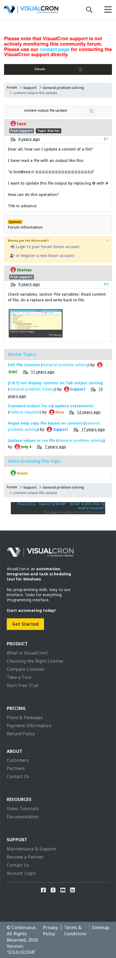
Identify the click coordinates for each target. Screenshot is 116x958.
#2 (106, 283)
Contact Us (18, 776)
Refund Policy (21, 734)
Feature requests (24, 412)
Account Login (21, 873)
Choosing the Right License (35, 661)
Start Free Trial (22, 685)
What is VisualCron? (28, 653)
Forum (40, 69)
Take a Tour (19, 677)
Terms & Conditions (75, 930)
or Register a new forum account (44, 255)
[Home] (31, 11)
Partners (16, 768)
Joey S (26, 446)
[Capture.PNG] (36, 335)
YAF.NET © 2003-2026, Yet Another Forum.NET (87, 506)
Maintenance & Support (31, 849)
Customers (18, 760)
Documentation (23, 817)
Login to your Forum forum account (47, 246)
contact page (55, 49)
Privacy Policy (27, 504)
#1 (106, 138)
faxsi (21, 123)
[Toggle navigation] (80, 69)
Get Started (25, 624)
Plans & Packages (25, 717)
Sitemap (100, 927)
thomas (24, 270)
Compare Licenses (26, 669)
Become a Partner (25, 857)
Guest (22, 472)
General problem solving (63, 87)
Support (29, 87)
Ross (59, 412)
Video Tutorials (23, 809)
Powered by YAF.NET (53, 504)
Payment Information (29, 726)
